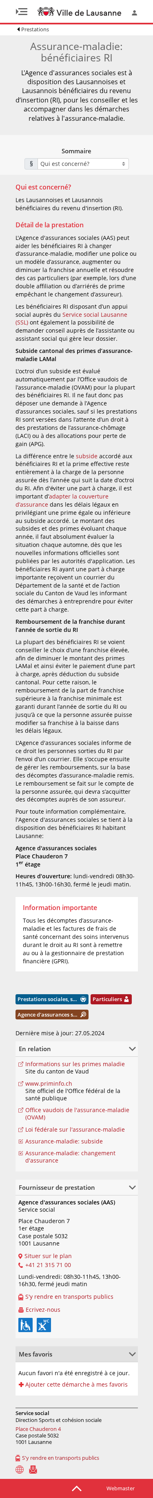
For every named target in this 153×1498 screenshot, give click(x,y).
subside (87, 456)
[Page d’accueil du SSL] (20, 1469)
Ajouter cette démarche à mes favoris (76, 1384)
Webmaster (120, 1488)
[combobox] (83, 164)
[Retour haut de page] (77, 1487)
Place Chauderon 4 (38, 1429)
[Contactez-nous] (33, 1469)
